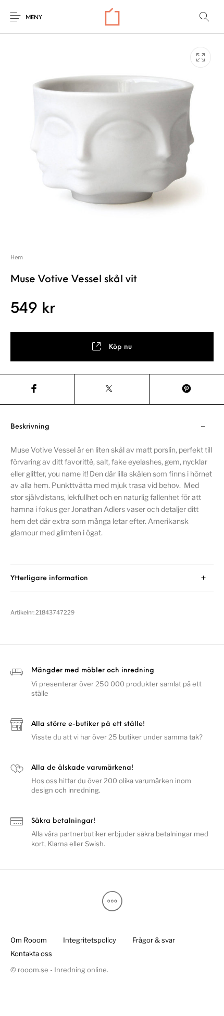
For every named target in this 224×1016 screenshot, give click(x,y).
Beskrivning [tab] (29, 426)
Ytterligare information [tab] (49, 578)
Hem (16, 257)
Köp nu (120, 347)
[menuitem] (28, 940)
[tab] (112, 489)
